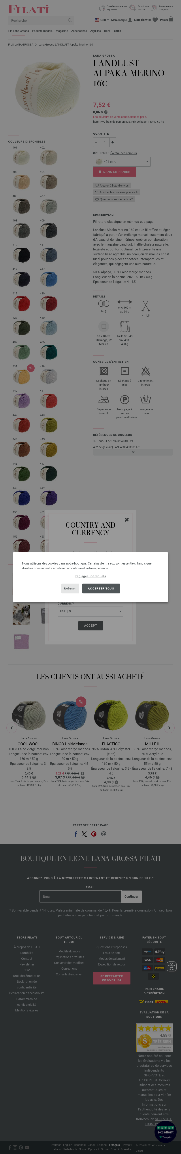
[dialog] (90, 577)
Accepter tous (101, 588)
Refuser (70, 588)
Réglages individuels (90, 576)
